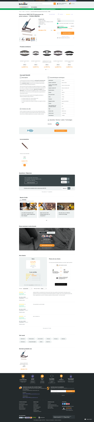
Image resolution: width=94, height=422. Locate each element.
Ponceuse (55, 338)
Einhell (41, 341)
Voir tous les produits (60, 130)
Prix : (64, 0)
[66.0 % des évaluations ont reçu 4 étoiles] (28, 275)
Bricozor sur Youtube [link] (67, 404)
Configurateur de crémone (37, 411)
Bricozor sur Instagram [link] (69, 404)
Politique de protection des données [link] (53, 405)
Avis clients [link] (49, 403)
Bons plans (34, 7)
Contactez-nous (26, 387)
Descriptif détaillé (52, 14)
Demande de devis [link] (36, 410)
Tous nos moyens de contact (46, 247)
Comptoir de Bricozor (57, 417)
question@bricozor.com (47, 245)
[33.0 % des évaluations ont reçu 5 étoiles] (28, 274)
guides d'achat (66, 417)
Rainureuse (23, 338)
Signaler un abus (22, 300)
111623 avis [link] (70, 409)
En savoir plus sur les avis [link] (61, 284)
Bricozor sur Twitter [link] (65, 404)
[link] (72, 0)
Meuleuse (63, 338)
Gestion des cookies (51, 408)
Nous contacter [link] (21, 405)
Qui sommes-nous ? (22, 403)
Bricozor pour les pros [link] (22, 408)
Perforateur (23, 341)
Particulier (43, 232)
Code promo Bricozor (22, 409)
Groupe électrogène (32, 341)
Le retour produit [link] (35, 404)
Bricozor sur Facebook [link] (63, 404)
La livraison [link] (35, 403)
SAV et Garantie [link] (35, 405)
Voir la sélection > (58, 9)
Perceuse (48, 338)
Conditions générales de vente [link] (52, 404)
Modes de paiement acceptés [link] (23, 404)
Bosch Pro (48, 341)
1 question (61, 14)
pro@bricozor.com (35, 397)
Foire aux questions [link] (36, 408)
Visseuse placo (31, 338)
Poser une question (31, 182)
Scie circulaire (40, 338)
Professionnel (51, 232)
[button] (45, 69)
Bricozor (23, 3)
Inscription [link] (35, 409)
